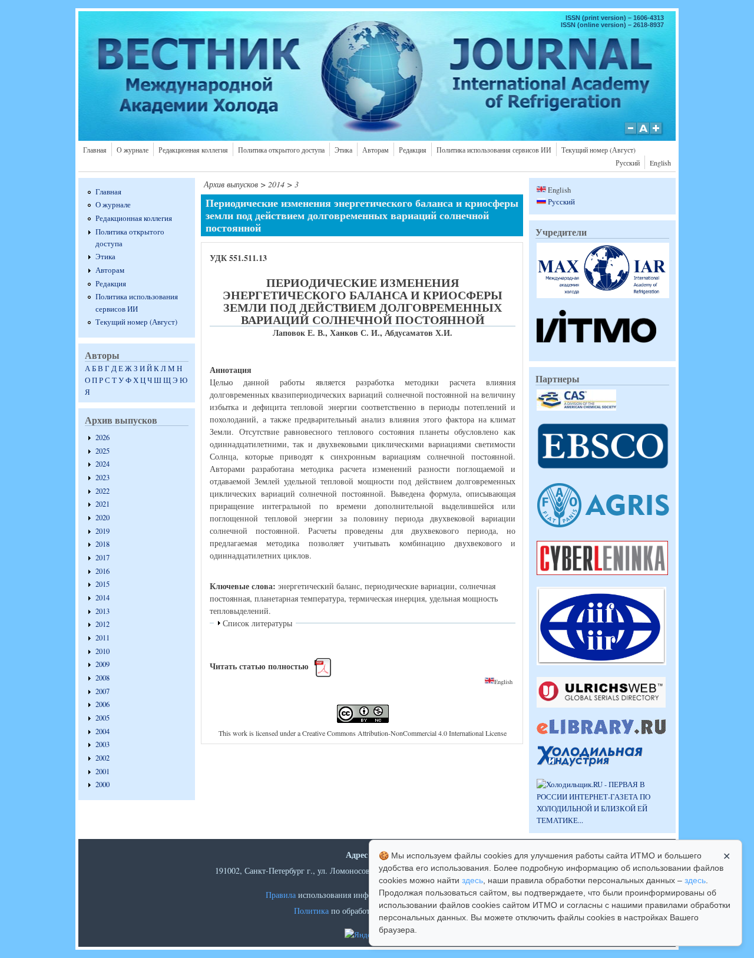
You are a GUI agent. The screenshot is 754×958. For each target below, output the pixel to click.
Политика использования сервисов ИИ (493, 149)
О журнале (132, 149)
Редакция (412, 149)
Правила (281, 894)
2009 (102, 664)
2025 (102, 451)
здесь (472, 880)
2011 (102, 638)
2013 (102, 611)
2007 (102, 691)
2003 (102, 744)
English (660, 162)
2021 (102, 504)
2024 (102, 464)
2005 (102, 718)
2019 (102, 531)
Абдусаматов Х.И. (418, 332)
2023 (102, 478)
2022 (102, 491)
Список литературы (257, 623)
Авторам (375, 149)
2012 (102, 624)
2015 (102, 584)
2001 (102, 772)
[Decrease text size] (630, 134)
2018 (102, 544)
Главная (95, 149)
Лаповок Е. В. (299, 332)
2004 (102, 731)
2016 (102, 571)
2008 (102, 678)
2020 (102, 518)
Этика (343, 149)
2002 (102, 758)
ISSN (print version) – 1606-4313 (615, 17)
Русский (628, 162)
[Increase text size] (657, 134)
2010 (102, 651)
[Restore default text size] (643, 134)
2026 (102, 437)
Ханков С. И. (355, 332)
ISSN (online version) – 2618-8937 (612, 24)
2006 (102, 704)
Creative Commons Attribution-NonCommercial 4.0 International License (404, 733)
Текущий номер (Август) (598, 149)
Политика (311, 910)
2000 (102, 784)
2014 (102, 598)
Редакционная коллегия (193, 149)
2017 (102, 558)
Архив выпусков (231, 184)
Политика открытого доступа (281, 149)
